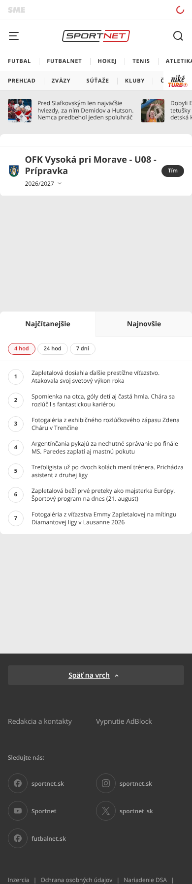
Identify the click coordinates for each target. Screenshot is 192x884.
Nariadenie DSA (145, 880)
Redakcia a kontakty (40, 721)
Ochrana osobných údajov (76, 880)
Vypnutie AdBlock (124, 721)
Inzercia (18, 880)
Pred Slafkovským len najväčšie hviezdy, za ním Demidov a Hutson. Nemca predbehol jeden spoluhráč (85, 110)
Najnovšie (144, 324)
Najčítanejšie (47, 324)
